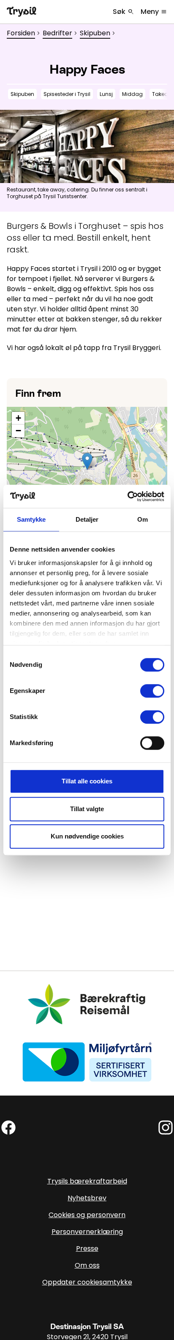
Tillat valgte (87, 808)
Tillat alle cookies (87, 781)
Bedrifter (57, 33)
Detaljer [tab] (87, 519)
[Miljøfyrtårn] (87, 1061)
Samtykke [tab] (31, 519)
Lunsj (106, 94)
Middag (132, 94)
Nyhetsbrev (87, 1198)
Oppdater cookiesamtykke (87, 1282)
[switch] (152, 691)
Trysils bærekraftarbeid (87, 1181)
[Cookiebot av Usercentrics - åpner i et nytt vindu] (127, 496)
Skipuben (95, 33)
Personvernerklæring (87, 1232)
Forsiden (21, 33)
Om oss (87, 1265)
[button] (87, 461)
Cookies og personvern (87, 1215)
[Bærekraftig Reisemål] (87, 1004)
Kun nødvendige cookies (87, 836)
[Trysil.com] (21, 12)
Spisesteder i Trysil (67, 94)
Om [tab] (142, 519)
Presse (87, 1248)
